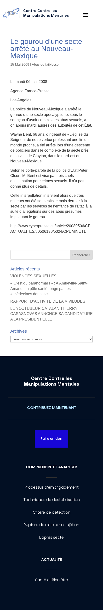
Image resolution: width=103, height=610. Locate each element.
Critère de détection (51, 512)
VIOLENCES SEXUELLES (33, 276)
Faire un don (51, 438)
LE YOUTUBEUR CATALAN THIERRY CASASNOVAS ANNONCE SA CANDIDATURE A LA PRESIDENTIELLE (51, 313)
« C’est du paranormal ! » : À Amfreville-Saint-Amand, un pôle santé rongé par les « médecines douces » (48, 288)
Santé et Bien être (51, 580)
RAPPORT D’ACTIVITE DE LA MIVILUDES (47, 301)
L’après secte (51, 537)
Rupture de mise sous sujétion (51, 524)
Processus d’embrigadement (52, 487)
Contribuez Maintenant (51, 407)
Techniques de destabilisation (51, 499)
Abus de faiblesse (45, 64)
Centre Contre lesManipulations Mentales (51, 381)
